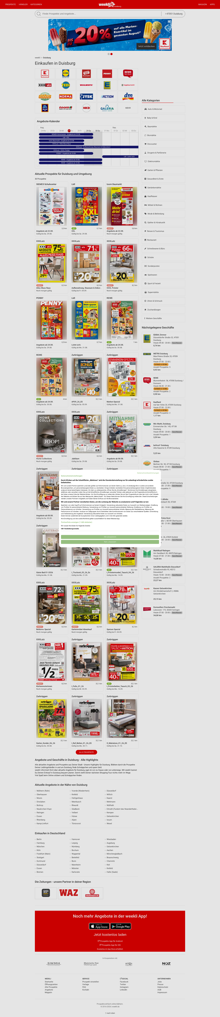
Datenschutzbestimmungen (148, 473)
